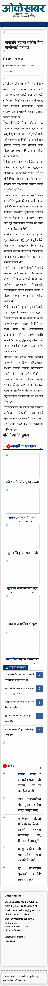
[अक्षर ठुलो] (10, 71)
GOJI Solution (20, 980)
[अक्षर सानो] (7, 71)
